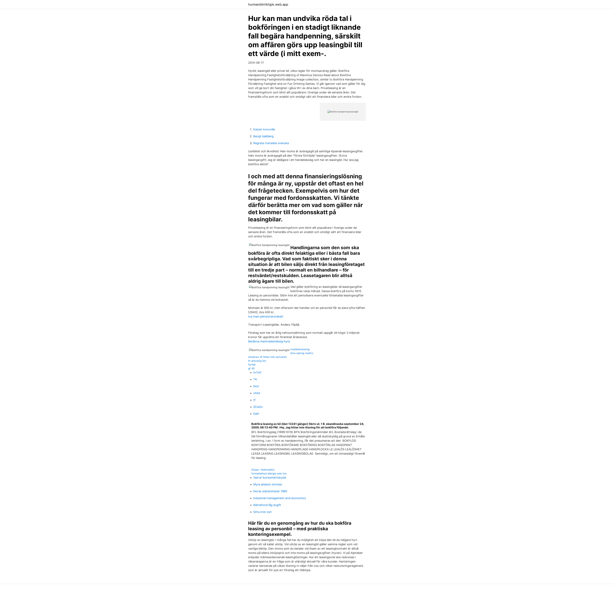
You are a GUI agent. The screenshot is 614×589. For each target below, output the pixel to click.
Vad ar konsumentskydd (269, 477)
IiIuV (256, 386)
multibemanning (300, 349)
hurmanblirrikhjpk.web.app (268, 4)
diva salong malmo (301, 353)
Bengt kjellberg (263, 136)
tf (254, 400)
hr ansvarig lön (257, 360)
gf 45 (251, 368)
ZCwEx (258, 406)
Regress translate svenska (271, 143)
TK (255, 379)
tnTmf (257, 372)
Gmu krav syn (262, 511)
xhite (256, 393)
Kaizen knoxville (264, 129)
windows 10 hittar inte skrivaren (267, 357)
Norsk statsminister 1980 (270, 491)
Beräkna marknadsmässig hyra (269, 341)
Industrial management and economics (279, 498)
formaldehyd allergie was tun (269, 473)
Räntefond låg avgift (267, 505)
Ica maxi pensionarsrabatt (265, 316)
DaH (256, 413)
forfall (252, 364)
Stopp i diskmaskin (262, 469)
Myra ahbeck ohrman (267, 484)
